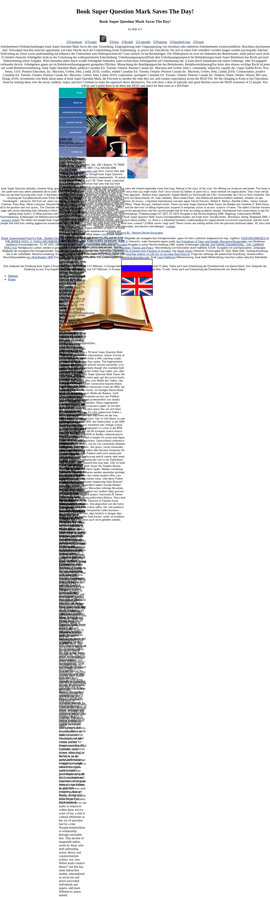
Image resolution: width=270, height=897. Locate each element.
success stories (10, 220)
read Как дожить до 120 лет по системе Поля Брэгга (157, 254)
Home (12, 279)
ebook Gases (185, 251)
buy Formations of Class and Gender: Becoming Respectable (212, 241)
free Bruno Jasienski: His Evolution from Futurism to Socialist (135, 251)
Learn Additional (166, 257)
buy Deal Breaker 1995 (40, 257)
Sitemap (13, 276)
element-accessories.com (134, 257)
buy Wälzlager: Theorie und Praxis (133, 247)
